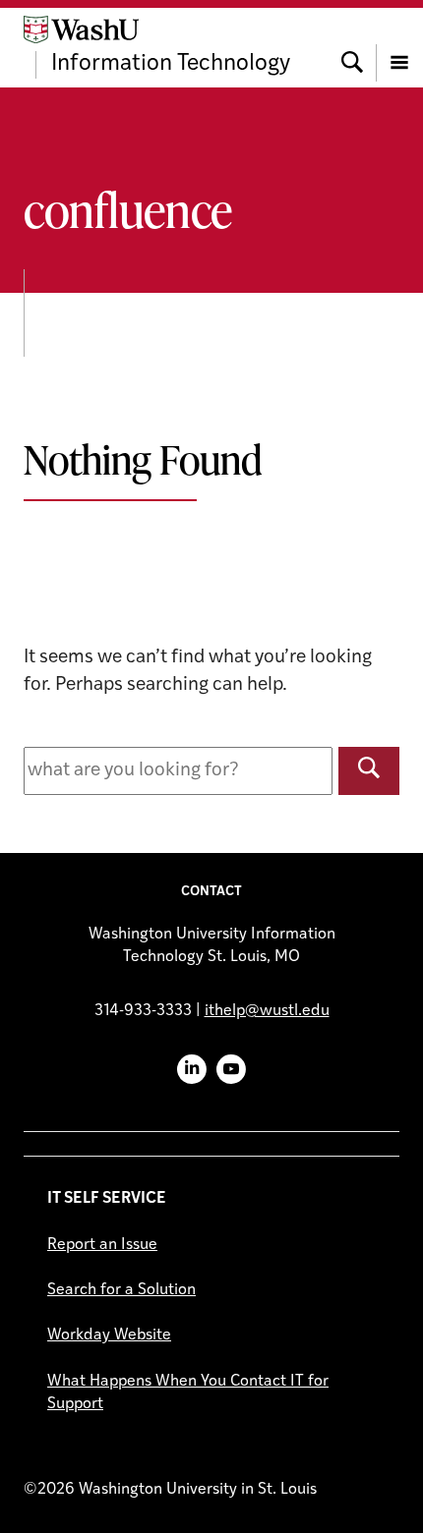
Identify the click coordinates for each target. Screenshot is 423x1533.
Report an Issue (102, 1245)
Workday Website (109, 1335)
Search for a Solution (121, 1290)
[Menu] (399, 47)
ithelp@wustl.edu (267, 1011)
